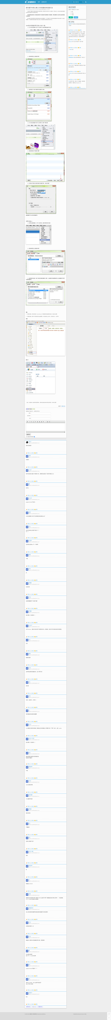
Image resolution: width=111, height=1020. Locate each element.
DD (27, 409)
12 (35, 1006)
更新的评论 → (41, 1006)
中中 (30, 568)
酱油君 (70, 24)
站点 (30, 418)
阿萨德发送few (71, 57)
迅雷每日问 (44, 2)
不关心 (72, 13)
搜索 (83, 2)
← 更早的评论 (27, 1006)
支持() (28, 467)
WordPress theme (77, 1014)
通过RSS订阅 (85, 2)
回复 (36, 467)
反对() (33, 467)
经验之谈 (63, 406)
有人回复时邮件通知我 (30, 436)
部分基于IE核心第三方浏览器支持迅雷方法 (39, 8)
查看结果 (75, 17)
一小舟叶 (70, 49)
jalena (30, 441)
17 (37, 1006)
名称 (30, 413)
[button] (27, 422)
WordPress (43, 1014)
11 (34, 1006)
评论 (48, 9)
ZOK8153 (70, 73)
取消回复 (33, 409)
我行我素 (30, 794)
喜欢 (72, 11)
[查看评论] (109, 1014)
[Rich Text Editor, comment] (45, 427)
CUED (85, 1014)
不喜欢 (72, 14)
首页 (39, 2)
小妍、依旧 (31, 851)
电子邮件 (29, 415)
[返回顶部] (109, 1018)
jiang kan (70, 41)
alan (30, 752)
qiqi (29, 681)
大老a (70, 65)
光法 (69, 81)
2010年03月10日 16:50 (30, 9)
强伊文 (45, 9)
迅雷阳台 (30, 2)
